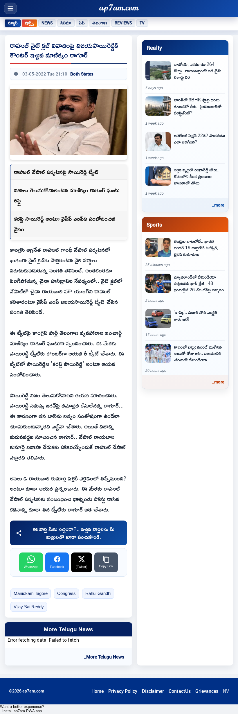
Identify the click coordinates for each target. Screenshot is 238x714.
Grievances (206, 691)
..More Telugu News (104, 657)
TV (142, 23)
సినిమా (65, 23)
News (47, 23)
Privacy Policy (122, 691)
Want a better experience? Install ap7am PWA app (22, 708)
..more (218, 205)
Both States (81, 74)
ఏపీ (82, 23)
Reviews (123, 23)
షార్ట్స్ (29, 23)
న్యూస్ (12, 23)
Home (97, 691)
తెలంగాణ (99, 23)
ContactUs (180, 691)
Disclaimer (153, 691)
